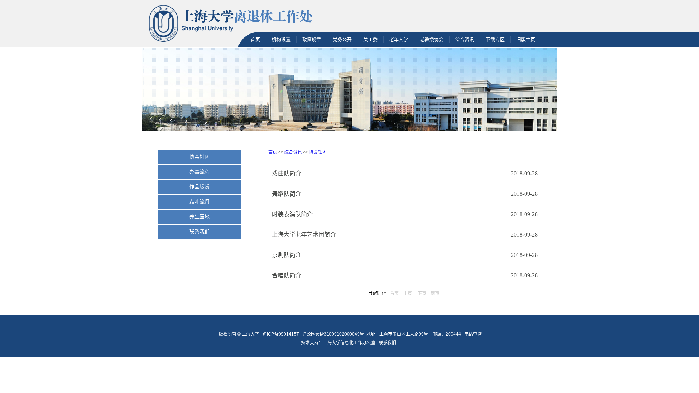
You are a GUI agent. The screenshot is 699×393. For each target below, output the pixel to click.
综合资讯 (464, 39)
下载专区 (495, 39)
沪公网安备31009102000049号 (333, 334)
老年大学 (398, 39)
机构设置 (281, 39)
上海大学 (250, 334)
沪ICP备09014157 (281, 334)
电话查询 (473, 334)
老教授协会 (431, 39)
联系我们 (388, 342)
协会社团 (318, 152)
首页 (255, 39)
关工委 (370, 39)
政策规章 (311, 39)
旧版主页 (525, 39)
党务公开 (342, 39)
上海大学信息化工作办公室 (351, 342)
